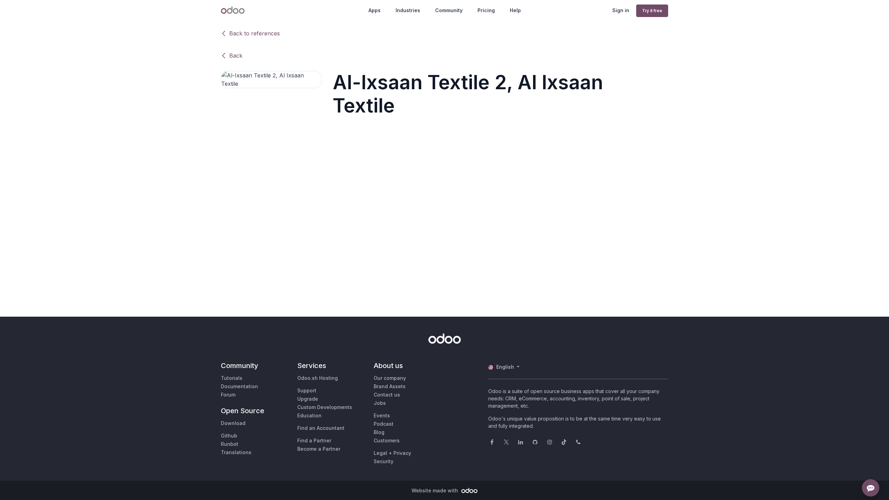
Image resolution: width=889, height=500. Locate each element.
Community (449, 10)
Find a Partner (314, 440)
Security (383, 461)
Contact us (387, 395)
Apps (374, 10)
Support (306, 390)
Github (229, 436)
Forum (228, 395)
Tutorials (231, 378)
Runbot (229, 444)
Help (515, 10)
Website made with (435, 490)
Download (233, 423)
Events (382, 415)
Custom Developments (324, 407)
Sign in (620, 10)
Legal (380, 453)
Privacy (402, 453)
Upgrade (307, 399)
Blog (379, 432)
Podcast (383, 424)
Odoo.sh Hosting (317, 378)
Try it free (652, 10)
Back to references (254, 33)
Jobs (380, 403)
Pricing (486, 10)
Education (309, 415)
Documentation (239, 386)
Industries (408, 10)
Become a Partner (318, 449)
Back (235, 55)
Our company (390, 378)
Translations (236, 452)
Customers (387, 440)
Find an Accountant (320, 428)
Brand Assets (390, 386)
